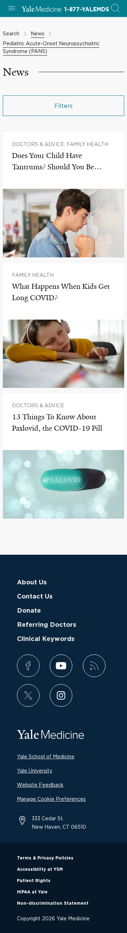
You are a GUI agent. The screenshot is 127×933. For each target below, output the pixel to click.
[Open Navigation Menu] (11, 9)
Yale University (34, 770)
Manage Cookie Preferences (51, 798)
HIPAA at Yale (32, 892)
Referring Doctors (46, 625)
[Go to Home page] (41, 10)
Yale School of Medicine (45, 756)
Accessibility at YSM (40, 869)
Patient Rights (33, 881)
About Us (32, 582)
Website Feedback (40, 784)
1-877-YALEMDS (86, 9)
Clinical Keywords (45, 639)
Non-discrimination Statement (53, 903)
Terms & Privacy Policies (45, 858)
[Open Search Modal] (115, 9)
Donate (29, 611)
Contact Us (35, 597)
